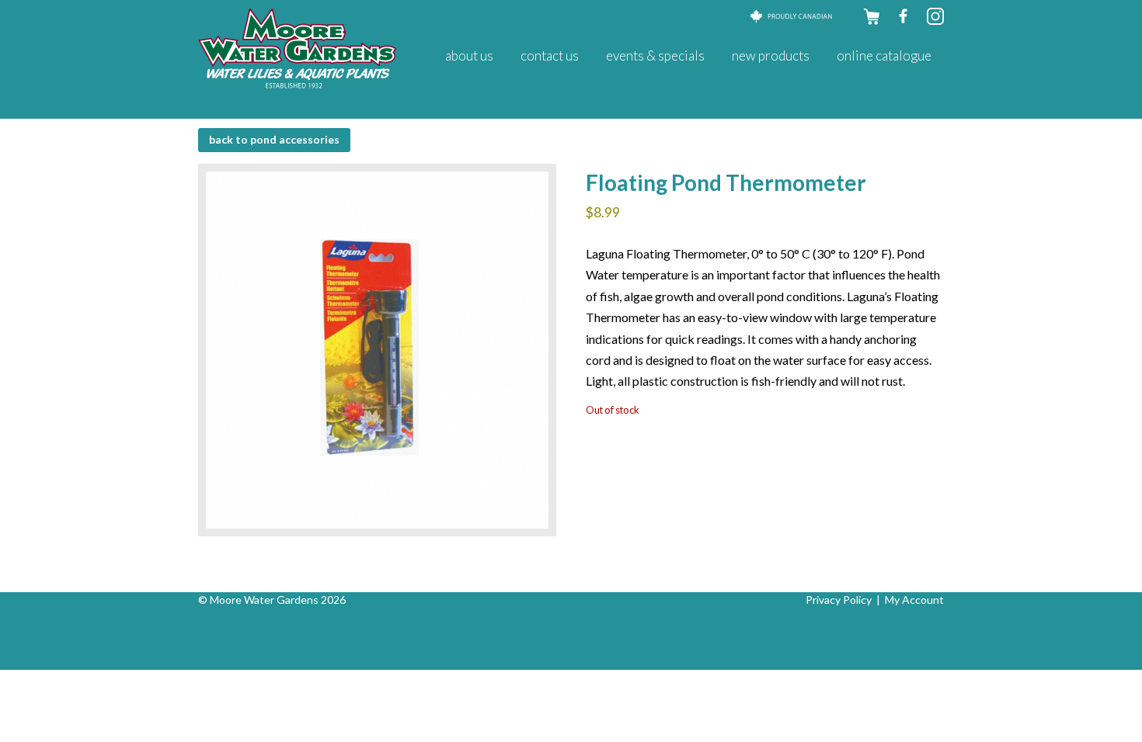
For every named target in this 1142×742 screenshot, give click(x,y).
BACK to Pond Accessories (274, 139)
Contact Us (550, 55)
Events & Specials (655, 55)
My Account (914, 599)
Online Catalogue (884, 55)
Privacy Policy (839, 599)
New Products (770, 55)
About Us (469, 55)
